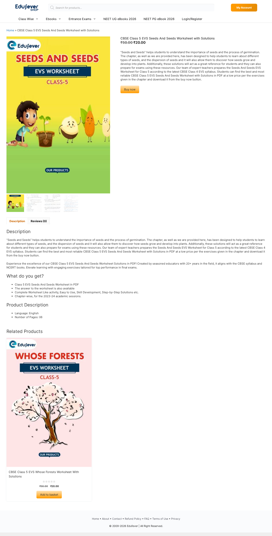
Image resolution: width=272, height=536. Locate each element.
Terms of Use (160, 518)
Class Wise (26, 19)
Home (10, 30)
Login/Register (192, 19)
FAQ (146, 518)
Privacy (175, 518)
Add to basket (49, 494)
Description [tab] (17, 221)
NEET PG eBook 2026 (159, 19)
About (105, 518)
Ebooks (51, 19)
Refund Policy (133, 518)
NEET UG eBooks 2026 (119, 19)
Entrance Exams (80, 19)
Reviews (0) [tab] (39, 221)
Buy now (129, 89)
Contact (117, 518)
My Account (244, 7)
